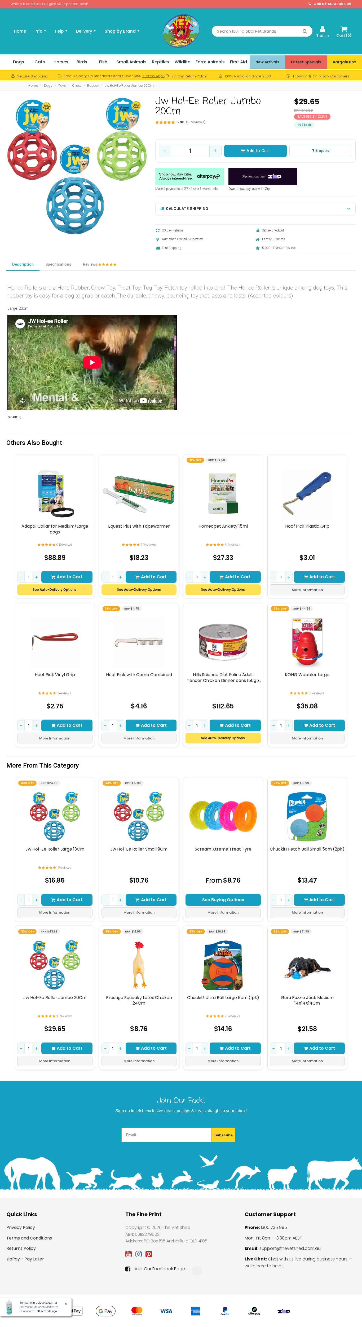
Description (23, 264)
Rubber (93, 85)
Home (20, 31)
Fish (103, 62)
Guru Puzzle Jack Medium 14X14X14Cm (307, 1000)
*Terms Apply (153, 75)
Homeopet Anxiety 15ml (223, 526)
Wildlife (182, 62)
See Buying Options (223, 900)
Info (215, 189)
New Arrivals (267, 62)
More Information (307, 589)
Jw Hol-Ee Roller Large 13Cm (54, 849)
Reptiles (160, 62)
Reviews (90, 264)
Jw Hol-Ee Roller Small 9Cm (138, 849)
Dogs (18, 62)
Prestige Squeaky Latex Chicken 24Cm (139, 1000)
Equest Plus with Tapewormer (139, 526)
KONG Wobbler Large (307, 675)
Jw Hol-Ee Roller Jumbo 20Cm (129, 85)
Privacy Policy (20, 1227)
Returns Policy (21, 1248)
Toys (62, 85)
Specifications (58, 264)
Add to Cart (258, 150)
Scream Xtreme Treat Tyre (223, 849)
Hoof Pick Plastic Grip (307, 526)
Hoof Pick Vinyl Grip (55, 675)
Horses (61, 62)
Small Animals (131, 62)
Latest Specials (306, 62)
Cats (39, 62)
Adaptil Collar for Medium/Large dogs (54, 529)
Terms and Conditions (29, 1238)
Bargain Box (344, 62)
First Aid (238, 62)
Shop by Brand (122, 31)
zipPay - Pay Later (25, 1259)
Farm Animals (210, 62)
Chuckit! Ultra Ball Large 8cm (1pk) (223, 998)
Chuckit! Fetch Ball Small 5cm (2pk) (307, 849)
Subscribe (223, 1135)
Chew (76, 85)
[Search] (305, 31)
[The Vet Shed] (181, 30)
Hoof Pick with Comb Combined (139, 675)
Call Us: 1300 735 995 (332, 4)
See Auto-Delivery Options (55, 589)
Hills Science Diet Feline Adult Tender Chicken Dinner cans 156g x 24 (223, 677)
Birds (82, 62)
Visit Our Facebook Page (160, 1269)
